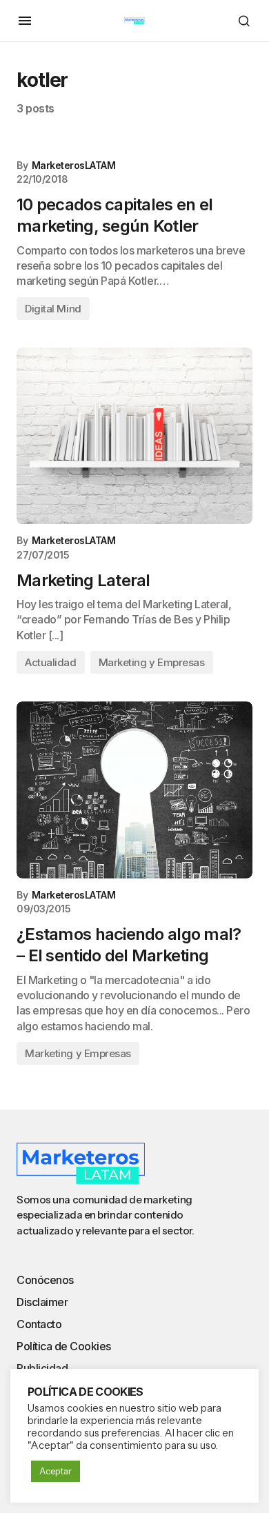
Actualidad (51, 662)
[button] (25, 20)
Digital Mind (53, 308)
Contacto (39, 1324)
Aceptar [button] (55, 1470)
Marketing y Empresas (152, 662)
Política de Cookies (64, 1346)
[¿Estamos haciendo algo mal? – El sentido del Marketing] (134, 790)
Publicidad (42, 1368)
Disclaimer (42, 1302)
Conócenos (45, 1280)
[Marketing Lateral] (134, 436)
